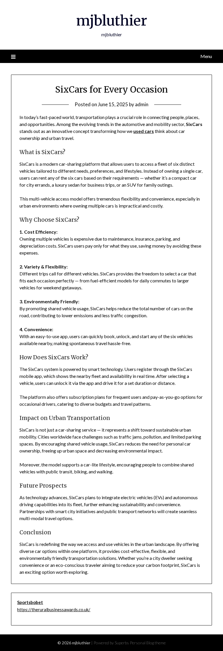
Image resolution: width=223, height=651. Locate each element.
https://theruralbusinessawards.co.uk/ (53, 609)
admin (141, 104)
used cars (143, 131)
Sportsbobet (30, 602)
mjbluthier (111, 20)
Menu (206, 56)
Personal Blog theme (148, 642)
